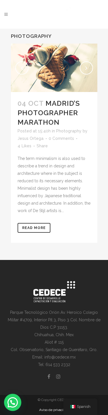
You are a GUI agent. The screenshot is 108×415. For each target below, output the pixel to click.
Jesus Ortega (30, 138)
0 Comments (61, 138)
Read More (34, 228)
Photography (69, 131)
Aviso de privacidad (54, 410)
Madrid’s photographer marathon (49, 112)
